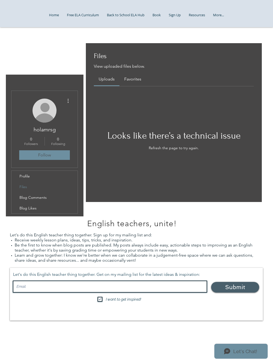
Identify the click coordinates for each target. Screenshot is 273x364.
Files (23, 186)
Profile (24, 176)
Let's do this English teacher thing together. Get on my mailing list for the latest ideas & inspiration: (106, 274)
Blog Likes (28, 208)
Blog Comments (33, 197)
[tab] (106, 79)
